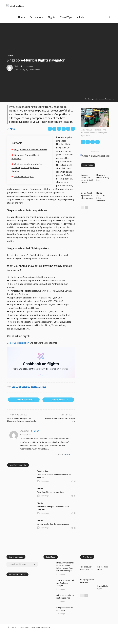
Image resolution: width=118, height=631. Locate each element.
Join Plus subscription (18, 342)
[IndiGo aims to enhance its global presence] (49, 598)
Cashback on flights (24, 176)
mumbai (34, 386)
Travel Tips (66, 17)
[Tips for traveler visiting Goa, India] (87, 563)
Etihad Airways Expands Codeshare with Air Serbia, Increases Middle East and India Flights (65, 567)
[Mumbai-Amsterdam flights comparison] (20, 521)
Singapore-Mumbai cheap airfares (30, 149)
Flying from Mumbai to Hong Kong (50, 492)
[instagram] (104, 17)
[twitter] (95, 17)
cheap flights (16, 386)
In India (80, 17)
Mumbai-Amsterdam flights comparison (53, 524)
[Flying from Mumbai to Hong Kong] (20, 489)
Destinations (36, 17)
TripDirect (18, 66)
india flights (26, 386)
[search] (109, 17)
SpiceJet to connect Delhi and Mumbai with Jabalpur (87, 179)
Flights (51, 17)
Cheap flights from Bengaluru (87, 580)
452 (75, 528)
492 (75, 513)
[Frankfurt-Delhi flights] (104, 578)
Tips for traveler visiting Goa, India (86, 568)
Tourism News (43, 471)
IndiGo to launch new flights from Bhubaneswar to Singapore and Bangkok (22, 419)
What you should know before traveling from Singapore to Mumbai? (27, 167)
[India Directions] (15, 6)
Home (21, 17)
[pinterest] (100, 17)
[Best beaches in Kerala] (104, 563)
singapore (42, 386)
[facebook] (91, 17)
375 (75, 481)
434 (75, 496)
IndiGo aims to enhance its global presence (65, 596)
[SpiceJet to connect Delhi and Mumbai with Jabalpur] (20, 471)
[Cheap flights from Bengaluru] (87, 575)
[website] (21, 454)
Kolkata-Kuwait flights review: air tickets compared (87, 195)
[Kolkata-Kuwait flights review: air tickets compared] (20, 503)
